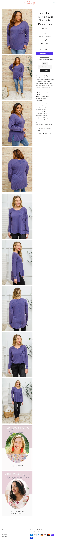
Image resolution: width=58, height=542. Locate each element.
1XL (50, 40)
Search (4, 530)
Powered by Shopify (34, 531)
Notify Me (45, 70)
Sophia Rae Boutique (38, 530)
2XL (42, 43)
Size (45, 33)
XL (46, 40)
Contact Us (4, 534)
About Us (4, 536)
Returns (4, 532)
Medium (48, 36)
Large (40, 40)
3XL (47, 43)
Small (41, 36)
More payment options (44, 57)
